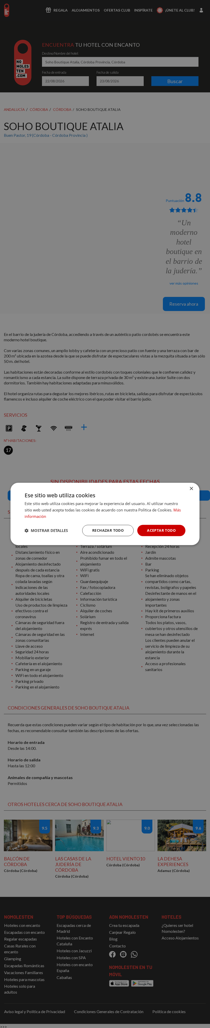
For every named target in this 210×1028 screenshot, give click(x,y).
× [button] (191, 489)
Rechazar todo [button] (108, 530)
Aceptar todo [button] (161, 530)
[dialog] (105, 514)
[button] (46, 530)
